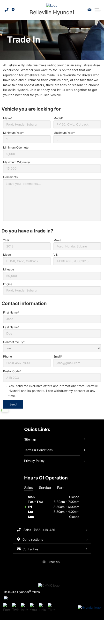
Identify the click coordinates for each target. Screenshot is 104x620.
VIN (55, 254)
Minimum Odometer (16, 147)
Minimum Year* (13, 132)
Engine (7, 284)
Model (7, 254)
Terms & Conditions (38, 450)
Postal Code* (12, 371)
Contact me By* (14, 342)
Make (57, 240)
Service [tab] (45, 488)
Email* (57, 356)
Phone (7, 356)
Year (6, 240)
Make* (7, 118)
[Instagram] (24, 607)
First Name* (11, 312)
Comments (10, 177)
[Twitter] (15, 607)
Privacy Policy (34, 461)
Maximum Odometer (16, 162)
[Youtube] (33, 607)
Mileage (8, 269)
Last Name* (11, 327)
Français (53, 562)
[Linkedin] (42, 607)
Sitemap (30, 439)
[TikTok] (51, 607)
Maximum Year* (64, 132)
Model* (58, 118)
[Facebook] (6, 607)
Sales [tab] (28, 488)
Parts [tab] (61, 488)
